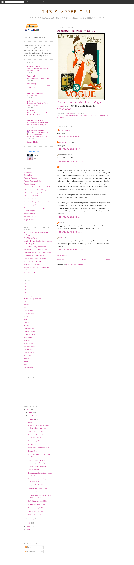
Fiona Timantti (64, 130)
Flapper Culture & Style (32, 181)
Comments (31, 551)
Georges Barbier (29, 331)
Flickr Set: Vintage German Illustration (37, 202)
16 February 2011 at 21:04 (70, 217)
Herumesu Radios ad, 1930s (38, 491)
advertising (74, 116)
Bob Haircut (28, 172)
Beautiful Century (33, 66)
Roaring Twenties (30, 213)
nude (25, 364)
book (25, 307)
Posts (29, 547)
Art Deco (30, 101)
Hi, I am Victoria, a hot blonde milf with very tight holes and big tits (38, 123)
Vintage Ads (31, 76)
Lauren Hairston (65, 142)
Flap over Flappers (30, 178)
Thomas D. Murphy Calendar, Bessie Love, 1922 (38, 436)
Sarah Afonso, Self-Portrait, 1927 (39, 447)
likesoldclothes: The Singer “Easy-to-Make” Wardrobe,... (38, 104)
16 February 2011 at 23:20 (70, 232)
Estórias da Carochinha (35, 130)
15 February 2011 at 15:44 (70, 149)
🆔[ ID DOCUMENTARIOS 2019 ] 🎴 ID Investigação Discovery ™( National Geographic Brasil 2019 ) (38, 134)
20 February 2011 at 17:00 (70, 249)
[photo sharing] (81, 99)
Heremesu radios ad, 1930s (37, 488)
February (32, 419)
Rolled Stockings (30, 216)
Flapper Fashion (29, 184)
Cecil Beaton (28, 310)
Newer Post (60, 259)
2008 (29, 530)
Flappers (36, 157)
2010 (29, 523)
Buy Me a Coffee (32, 95)
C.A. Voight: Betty (30, 238)
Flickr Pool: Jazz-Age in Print (34, 193)
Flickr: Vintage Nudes (31, 205)
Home (84, 259)
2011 (29, 409)
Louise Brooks (29, 352)
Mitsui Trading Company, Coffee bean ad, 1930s (39, 496)
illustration (102, 116)
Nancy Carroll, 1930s (35, 431)
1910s (26, 284)
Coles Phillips (29, 313)
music (26, 361)
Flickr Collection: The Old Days (35, 190)
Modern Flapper (29, 210)
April (31, 412)
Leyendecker (28, 349)
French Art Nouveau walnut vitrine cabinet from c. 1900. (37, 69)
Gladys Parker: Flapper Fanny (34, 255)
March (31, 415)
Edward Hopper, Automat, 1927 (39, 466)
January (32, 519)
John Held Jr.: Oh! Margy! (33, 264)
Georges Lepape (29, 334)
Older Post (106, 259)
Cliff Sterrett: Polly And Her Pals (35, 246)
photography (28, 367)
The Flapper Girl (67, 11)
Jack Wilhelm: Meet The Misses (35, 258)
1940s (26, 293)
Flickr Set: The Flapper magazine (35, 199)
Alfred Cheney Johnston (32, 298)
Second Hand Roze (66, 167)
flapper (92, 116)
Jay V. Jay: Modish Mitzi (32, 261)
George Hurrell (29, 328)
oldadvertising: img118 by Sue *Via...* (39, 78)
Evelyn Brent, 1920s (35, 511)
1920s (66, 116)
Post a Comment (62, 255)
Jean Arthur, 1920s (34, 514)
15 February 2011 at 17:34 (70, 161)
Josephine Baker (29, 346)
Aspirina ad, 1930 (34, 441)
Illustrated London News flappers (35, 208)
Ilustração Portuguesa (35, 93)
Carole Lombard (34, 469)
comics (26, 316)
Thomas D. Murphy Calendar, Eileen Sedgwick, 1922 (38, 426)
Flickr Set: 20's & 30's (31, 196)
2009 (29, 526)
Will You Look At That (35, 120)
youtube (27, 370)
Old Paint (30, 110)
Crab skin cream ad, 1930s (37, 501)
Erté (25, 319)
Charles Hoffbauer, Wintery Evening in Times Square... (38, 461)
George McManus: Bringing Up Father (37, 252)
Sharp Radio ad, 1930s (36, 485)
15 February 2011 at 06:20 (70, 137)
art (25, 301)
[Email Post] (82, 113)
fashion (84, 116)
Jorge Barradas (29, 343)
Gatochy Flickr (32, 142)
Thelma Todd (32, 444)
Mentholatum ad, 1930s (36, 504)
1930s (26, 290)
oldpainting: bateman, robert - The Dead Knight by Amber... (37, 114)
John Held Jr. (28, 340)
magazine (61, 117)
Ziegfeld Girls (29, 219)
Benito (26, 304)
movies (26, 358)
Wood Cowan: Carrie (31, 273)
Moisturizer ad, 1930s (35, 508)
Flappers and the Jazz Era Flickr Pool (37, 187)
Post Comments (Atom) (74, 264)
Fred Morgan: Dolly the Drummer (36, 249)
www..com (34, 151)
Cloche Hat (28, 175)
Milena (61, 237)
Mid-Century (31, 83)
